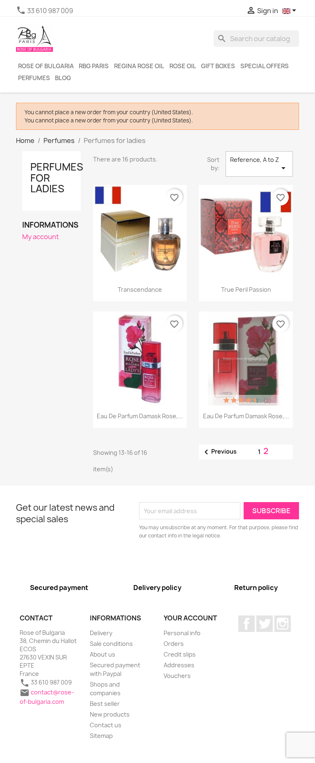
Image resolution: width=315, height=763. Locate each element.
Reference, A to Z (259, 164)
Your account (190, 617)
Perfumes (34, 78)
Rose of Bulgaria (46, 66)
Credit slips (180, 654)
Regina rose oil (139, 66)
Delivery (101, 633)
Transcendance (140, 289)
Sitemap (101, 736)
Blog (63, 78)
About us (102, 654)
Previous (219, 452)
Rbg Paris (94, 66)
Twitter (264, 623)
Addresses (179, 665)
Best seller (105, 704)
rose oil (182, 66)
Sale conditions (111, 644)
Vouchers (177, 676)
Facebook (246, 623)
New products (110, 714)
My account (40, 236)
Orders (174, 644)
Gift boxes (218, 66)
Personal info (182, 633)
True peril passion (246, 289)
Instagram (282, 623)
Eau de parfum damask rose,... (140, 416)
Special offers (264, 66)
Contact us (105, 725)
